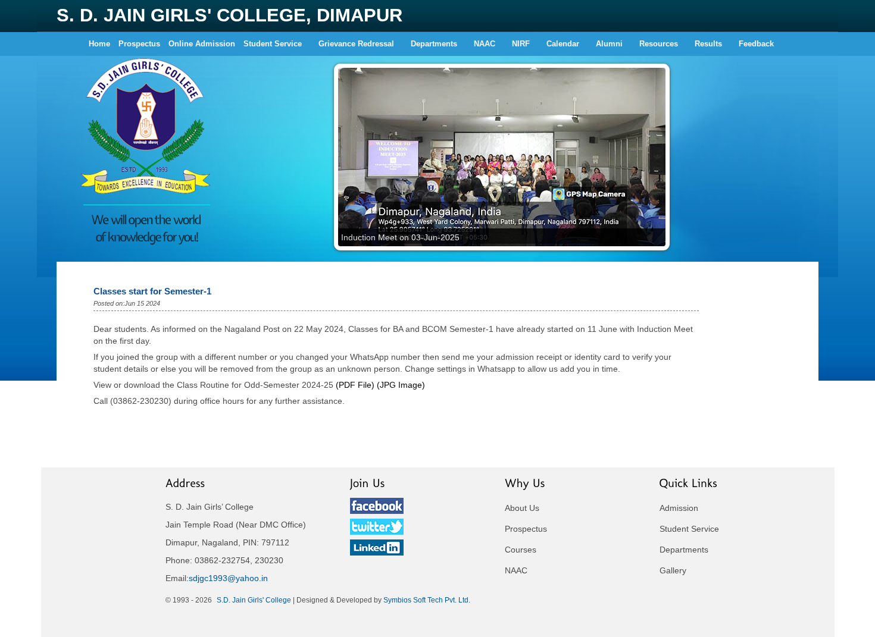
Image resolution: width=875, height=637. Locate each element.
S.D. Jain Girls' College (254, 600)
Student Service (272, 43)
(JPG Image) (401, 385)
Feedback (756, 43)
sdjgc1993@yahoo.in (228, 578)
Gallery (673, 570)
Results (708, 43)
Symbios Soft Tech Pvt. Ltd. (426, 600)
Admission (679, 508)
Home (99, 43)
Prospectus (139, 43)
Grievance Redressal (356, 43)
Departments (434, 43)
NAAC (484, 43)
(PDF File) (355, 385)
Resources (658, 43)
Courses (520, 549)
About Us (522, 508)
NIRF (521, 43)
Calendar (562, 43)
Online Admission (201, 43)
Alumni (609, 43)
